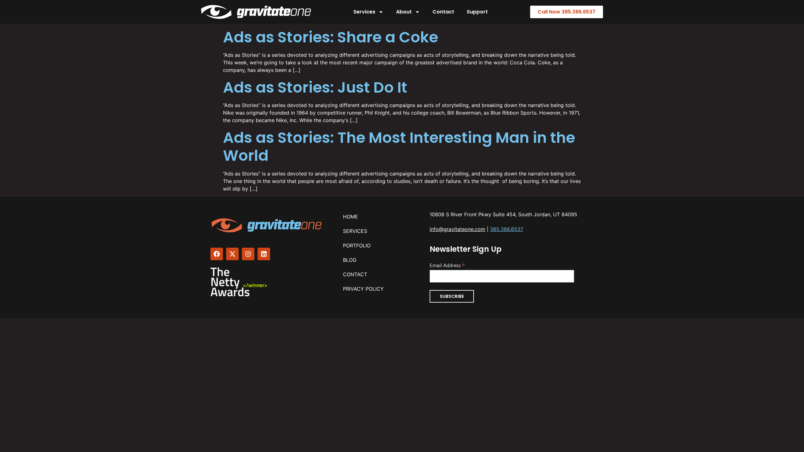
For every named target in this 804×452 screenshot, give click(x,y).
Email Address (447, 264)
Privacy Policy (363, 289)
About (404, 11)
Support (477, 11)
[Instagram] (248, 254)
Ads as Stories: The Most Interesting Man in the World (399, 146)
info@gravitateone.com (457, 229)
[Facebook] (216, 254)
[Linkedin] (264, 254)
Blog (349, 260)
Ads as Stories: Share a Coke (330, 37)
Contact (443, 11)
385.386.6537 (506, 229)
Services (364, 11)
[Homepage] (267, 225)
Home (350, 216)
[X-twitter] (232, 254)
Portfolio (357, 245)
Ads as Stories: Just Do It (315, 87)
